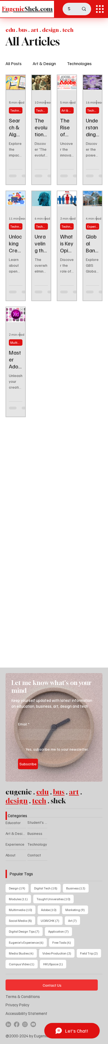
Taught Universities (55, 899)
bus (59, 792)
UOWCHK (52, 920)
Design (19, 888)
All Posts (14, 63)
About (11, 855)
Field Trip (90, 953)
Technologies (79, 63)
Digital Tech (47, 888)
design (17, 801)
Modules (20, 899)
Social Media (22, 920)
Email (23, 724)
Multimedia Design (16, 342)
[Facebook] (16, 1024)
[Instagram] (25, 1024)
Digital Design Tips (26, 931)
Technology (37, 844)
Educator (13, 822)
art (74, 792)
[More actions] (21, 102)
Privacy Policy (17, 1004)
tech (39, 801)
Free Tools (63, 942)
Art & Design (44, 63)
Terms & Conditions (23, 996)
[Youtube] (33, 1024)
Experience (93, 226)
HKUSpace (54, 964)
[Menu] (100, 9)
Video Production (58, 953)
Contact (34, 855)
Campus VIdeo (23, 964)
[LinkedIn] (8, 1024)
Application (60, 931)
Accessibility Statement (26, 1013)
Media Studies (23, 953)
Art (74, 920)
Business (34, 833)
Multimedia (22, 909)
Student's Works (37, 822)
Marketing (76, 909)
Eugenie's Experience (28, 942)
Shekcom (27, 8)
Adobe (50, 909)
